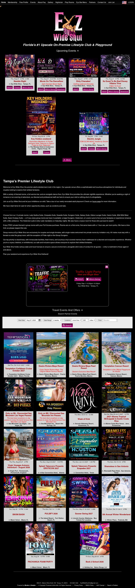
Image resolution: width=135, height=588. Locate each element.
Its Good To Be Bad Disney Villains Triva (115, 82)
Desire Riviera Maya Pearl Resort (84, 367)
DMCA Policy (90, 585)
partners (92, 2)
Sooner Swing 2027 (84, 513)
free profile (23, 2)
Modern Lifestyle (30, 585)
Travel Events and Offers (66, 310)
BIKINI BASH (19, 514)
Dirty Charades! (83, 81)
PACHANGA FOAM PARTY (40, 561)
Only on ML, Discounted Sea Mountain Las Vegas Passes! (19, 414)
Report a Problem (112, 585)
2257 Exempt (100, 585)
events (33, 2)
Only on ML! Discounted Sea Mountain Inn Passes (51, 414)
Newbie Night (20, 81)
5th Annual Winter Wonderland (116, 514)
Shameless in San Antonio (116, 466)
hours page (96, 201)
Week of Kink (84, 419)
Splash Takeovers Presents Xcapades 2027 (84, 467)
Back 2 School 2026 (95, 561)
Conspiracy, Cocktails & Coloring (88, 271)
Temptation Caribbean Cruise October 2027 (18, 369)
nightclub (59, 2)
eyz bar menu (81, 2)
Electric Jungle (94, 138)
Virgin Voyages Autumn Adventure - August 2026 (18, 466)
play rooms (69, 2)
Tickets (17, 87)
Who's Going (27, 87)
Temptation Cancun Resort (116, 366)
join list (111, 2)
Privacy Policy (78, 585)
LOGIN (131, 2)
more (68, 160)
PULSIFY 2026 (51, 513)
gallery (50, 2)
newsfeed (61, 89)
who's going (94, 281)
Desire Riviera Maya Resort (51, 366)
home (3, 2)
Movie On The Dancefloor (51, 81)
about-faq (42, 2)
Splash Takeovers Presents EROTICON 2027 (51, 467)
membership (12, 2)
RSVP (9, 87)
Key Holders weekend (41, 138)
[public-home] (0, 6)
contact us (102, 2)
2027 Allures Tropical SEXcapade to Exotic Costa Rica (116, 418)
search (68, 325)
